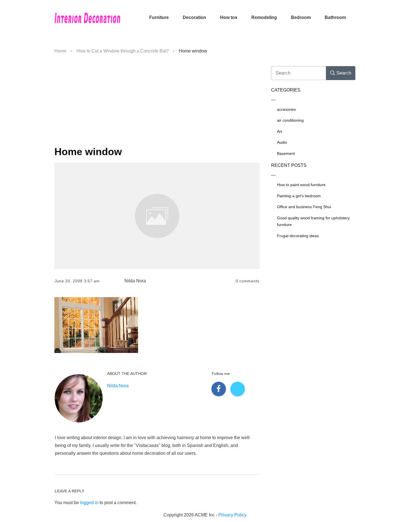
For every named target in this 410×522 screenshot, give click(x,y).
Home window (88, 151)
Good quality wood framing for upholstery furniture (313, 221)
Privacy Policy (232, 515)
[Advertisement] (157, 102)
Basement (286, 153)
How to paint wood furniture (301, 184)
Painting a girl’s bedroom (299, 196)
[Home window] (157, 216)
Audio (282, 142)
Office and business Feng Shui (304, 207)
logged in (89, 502)
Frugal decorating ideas (298, 236)
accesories (286, 109)
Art (279, 131)
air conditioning (290, 120)
